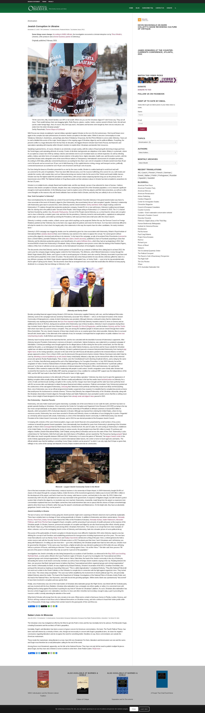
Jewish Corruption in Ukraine (43, 26)
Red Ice (140, 240)
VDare (140, 264)
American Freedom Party (146, 188)
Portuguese (163, 175)
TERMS (44, 1)
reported (66, 321)
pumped (119, 434)
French (159, 173)
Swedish (151, 178)
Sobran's (141, 248)
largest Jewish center (113, 436)
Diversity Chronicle (144, 218)
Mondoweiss (142, 229)
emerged (48, 427)
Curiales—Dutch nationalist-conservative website (155, 212)
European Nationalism (71, 618)
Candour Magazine (144, 199)
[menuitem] (34, 1)
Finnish (152, 173)
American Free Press (145, 185)
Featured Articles (65, 29)
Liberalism (104, 618)
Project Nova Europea (145, 237)
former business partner (62, 37)
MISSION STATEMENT (34, 1)
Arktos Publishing (144, 196)
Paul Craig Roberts (144, 234)
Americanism (55, 29)
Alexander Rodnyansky (60, 212)
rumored (122, 236)
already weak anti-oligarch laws (83, 396)
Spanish (142, 178)
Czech (144, 173)
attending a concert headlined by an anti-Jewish (50, 356)
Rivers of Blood (143, 245)
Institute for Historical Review (148, 226)
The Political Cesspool (145, 253)
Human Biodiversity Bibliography (149, 223)
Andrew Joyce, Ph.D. (79, 29)
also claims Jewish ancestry (76, 239)
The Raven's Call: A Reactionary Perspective (153, 256)
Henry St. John (115, 618)
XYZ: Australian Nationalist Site (148, 267)
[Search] (175, 8)
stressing (64, 386)
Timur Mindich (117, 34)
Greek (140, 175)
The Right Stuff (143, 259)
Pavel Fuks (38, 520)
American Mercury (144, 191)
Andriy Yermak (47, 520)
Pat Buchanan (143, 231)
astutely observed (47, 234)
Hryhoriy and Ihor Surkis (116, 326)
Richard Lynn (142, 242)
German (167, 173)
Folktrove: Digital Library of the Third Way (152, 221)
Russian (173, 175)
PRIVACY (50, 1)
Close (134, 709)
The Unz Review (143, 261)
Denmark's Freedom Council (148, 215)
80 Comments (45, 29)
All (139, 173)
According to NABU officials (62, 34)
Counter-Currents (144, 210)
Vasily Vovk (57, 538)
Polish (154, 175)
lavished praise (106, 379)
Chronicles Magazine (145, 204)
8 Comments (41, 618)
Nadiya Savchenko (71, 538)
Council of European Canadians (149, 207)
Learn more (144, 709)
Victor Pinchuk (43, 522)
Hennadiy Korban (96, 520)
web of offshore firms (84, 241)
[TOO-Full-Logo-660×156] (47, 8)
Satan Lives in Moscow (40, 615)
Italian (147, 175)
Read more (96, 649)
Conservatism (60, 618)
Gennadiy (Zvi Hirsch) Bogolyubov (84, 326)
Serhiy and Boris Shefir (94, 205)
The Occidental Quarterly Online (149, 251)
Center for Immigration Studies (148, 202)
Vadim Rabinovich (109, 520)
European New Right (84, 618)
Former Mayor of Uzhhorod (55, 129)
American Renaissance (146, 193)
